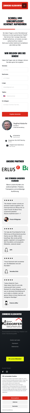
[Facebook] (3, 372)
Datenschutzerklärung (7, 410)
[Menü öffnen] (24, 5)
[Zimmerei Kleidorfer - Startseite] (12, 323)
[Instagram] (7, 372)
